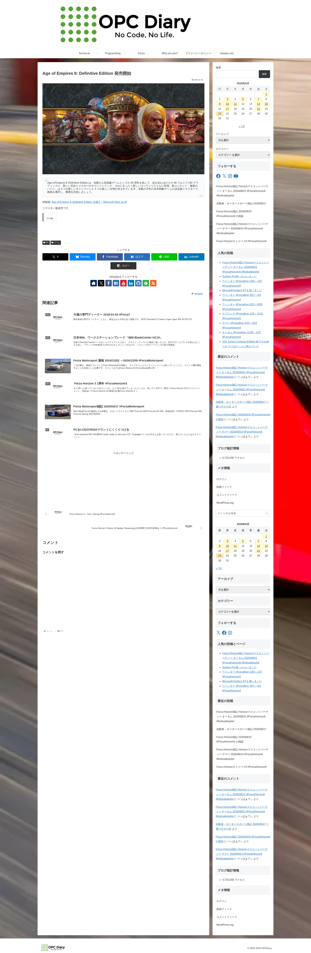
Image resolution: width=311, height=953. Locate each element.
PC (47, 242)
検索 (218, 67)
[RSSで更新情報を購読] (153, 283)
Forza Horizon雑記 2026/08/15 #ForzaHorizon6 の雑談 (234, 213)
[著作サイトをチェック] (93, 283)
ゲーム (57, 242)
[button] (123, 265)
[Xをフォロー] (101, 283)
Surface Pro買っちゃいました (239, 276)
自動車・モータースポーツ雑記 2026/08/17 (241, 203)
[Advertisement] (123, 478)
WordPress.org (225, 502)
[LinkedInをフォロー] (131, 283)
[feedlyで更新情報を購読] (146, 283)
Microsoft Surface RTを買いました (242, 290)
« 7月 (242, 126)
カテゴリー (222, 149)
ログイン (221, 479)
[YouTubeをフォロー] (123, 283)
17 (227, 108)
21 (258, 108)
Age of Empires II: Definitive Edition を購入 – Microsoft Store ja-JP (89, 202)
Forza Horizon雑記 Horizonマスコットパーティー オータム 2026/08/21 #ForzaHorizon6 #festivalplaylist (242, 191)
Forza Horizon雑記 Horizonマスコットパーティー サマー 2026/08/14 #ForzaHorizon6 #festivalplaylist (242, 229)
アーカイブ (222, 134)
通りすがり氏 (223, 406)
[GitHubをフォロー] (138, 283)
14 (258, 104)
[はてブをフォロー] (116, 283)
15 (266, 104)
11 (235, 104)
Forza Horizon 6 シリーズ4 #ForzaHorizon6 (241, 241)
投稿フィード (224, 487)
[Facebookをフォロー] (108, 283)
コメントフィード (226, 494)
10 (227, 104)
